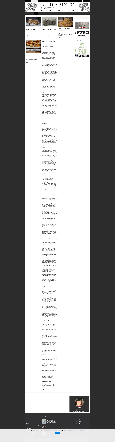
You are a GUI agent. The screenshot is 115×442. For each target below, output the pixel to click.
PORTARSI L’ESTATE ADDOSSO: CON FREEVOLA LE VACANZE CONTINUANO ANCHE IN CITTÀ (51, 420)
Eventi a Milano (78, 421)
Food (36, 13)
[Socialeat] (82, 55)
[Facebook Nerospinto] (78, 407)
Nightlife (41, 13)
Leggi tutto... (27, 35)
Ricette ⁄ (62, 30)
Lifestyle (47, 13)
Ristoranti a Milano (78, 419)
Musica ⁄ (46, 43)
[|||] (33, 21)
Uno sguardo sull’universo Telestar (49, 41)
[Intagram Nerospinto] (80, 407)
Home (27, 13)
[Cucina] (82, 25)
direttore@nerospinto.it (81, 411)
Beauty (52, 13)
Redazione (77, 428)
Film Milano (78, 423)
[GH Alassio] (82, 33)
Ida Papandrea (49, 422)
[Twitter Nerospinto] (79, 407)
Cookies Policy (78, 425)
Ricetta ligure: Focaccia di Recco (64, 28)
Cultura (31, 13)
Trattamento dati (59, 13)
